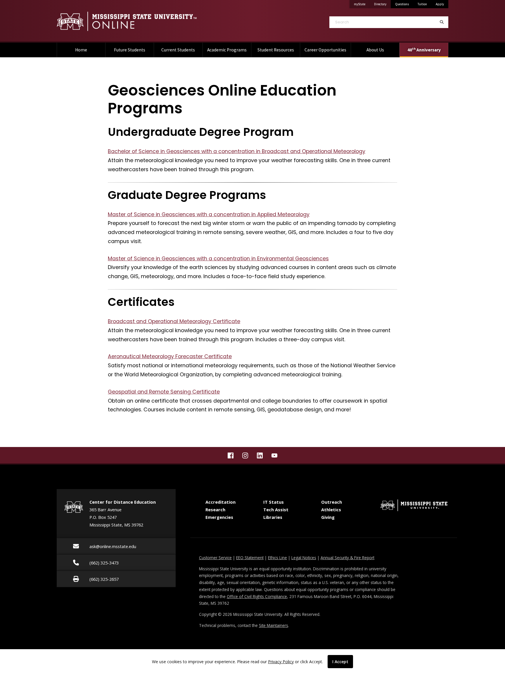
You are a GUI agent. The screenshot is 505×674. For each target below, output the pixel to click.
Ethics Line (277, 557)
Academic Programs (227, 50)
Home (81, 50)
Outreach (331, 502)
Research (215, 509)
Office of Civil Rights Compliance (257, 596)
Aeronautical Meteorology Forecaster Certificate (170, 356)
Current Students (178, 50)
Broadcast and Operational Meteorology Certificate (174, 321)
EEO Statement (250, 557)
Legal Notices (303, 557)
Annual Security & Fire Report (347, 557)
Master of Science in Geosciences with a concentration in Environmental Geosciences (218, 258)
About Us (375, 50)
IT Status (273, 502)
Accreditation (220, 502)
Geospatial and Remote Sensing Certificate (164, 391)
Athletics (331, 509)
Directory (382, 4)
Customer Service (215, 557)
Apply (440, 4)
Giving (328, 517)
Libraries (272, 517)
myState (362, 4)
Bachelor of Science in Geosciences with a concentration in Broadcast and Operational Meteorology (236, 151)
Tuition (422, 4)
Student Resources (275, 50)
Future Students (129, 50)
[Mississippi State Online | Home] (150, 21)
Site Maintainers (273, 625)
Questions (402, 4)
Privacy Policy (281, 661)
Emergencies (219, 517)
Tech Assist (275, 509)
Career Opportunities (325, 50)
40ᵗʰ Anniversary (424, 50)
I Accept (340, 661)
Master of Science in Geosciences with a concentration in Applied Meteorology (208, 214)
